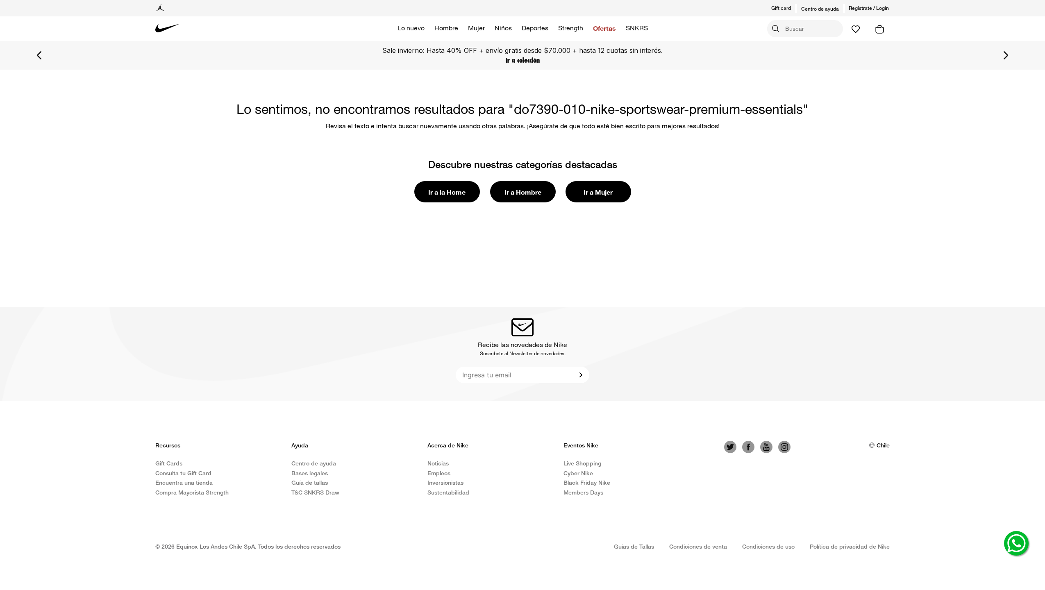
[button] (786, 8)
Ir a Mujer (598, 192)
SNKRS (637, 28)
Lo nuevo (411, 28)
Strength (570, 28)
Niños (503, 28)
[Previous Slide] (39, 55)
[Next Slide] (1005, 55)
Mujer (476, 28)
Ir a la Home (447, 192)
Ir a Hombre (522, 192)
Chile (883, 445)
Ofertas (604, 28)
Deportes (535, 28)
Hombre (446, 28)
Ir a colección (523, 60)
